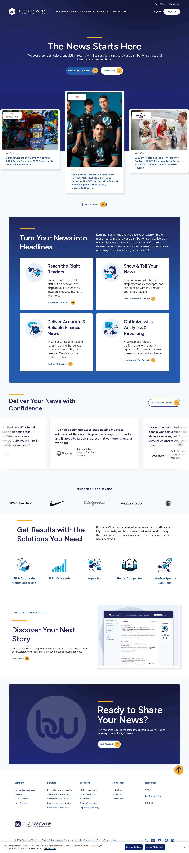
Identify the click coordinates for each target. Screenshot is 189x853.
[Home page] (27, 11)
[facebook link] (166, 840)
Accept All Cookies (154, 847)
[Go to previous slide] (8, 444)
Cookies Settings (133, 847)
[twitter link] (146, 840)
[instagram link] (172, 840)
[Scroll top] (178, 770)
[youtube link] (159, 840)
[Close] (184, 847)
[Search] (156, 4)
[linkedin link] (153, 840)
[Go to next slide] (180, 444)
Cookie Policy (50, 848)
